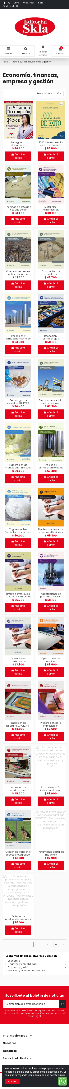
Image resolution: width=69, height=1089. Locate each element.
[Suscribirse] (62, 1004)
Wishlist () (11, 6)
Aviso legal (28, 2)
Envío (17, 2)
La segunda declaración (18, 144)
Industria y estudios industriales (26, 970)
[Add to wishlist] (14, 138)
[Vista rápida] (23, 138)
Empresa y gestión (19, 967)
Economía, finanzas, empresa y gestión (31, 956)
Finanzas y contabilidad (22, 964)
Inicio (40, 2)
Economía (14, 960)
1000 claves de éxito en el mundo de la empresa (50, 145)
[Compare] (18, 138)
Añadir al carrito (19, 156)
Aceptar (12, 1081)
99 (56, 944)
